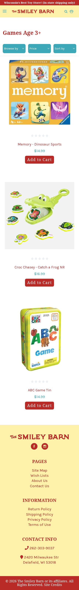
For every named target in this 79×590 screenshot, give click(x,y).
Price (33, 48)
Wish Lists (39, 475)
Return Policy (39, 509)
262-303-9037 (41, 548)
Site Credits (53, 584)
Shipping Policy (39, 514)
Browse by (11, 48)
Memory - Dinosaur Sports (40, 144)
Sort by (59, 48)
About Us (40, 480)
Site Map (39, 470)
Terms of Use (39, 524)
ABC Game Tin (39, 390)
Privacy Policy (40, 519)
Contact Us (39, 486)
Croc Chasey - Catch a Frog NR (40, 267)
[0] (71, 11)
